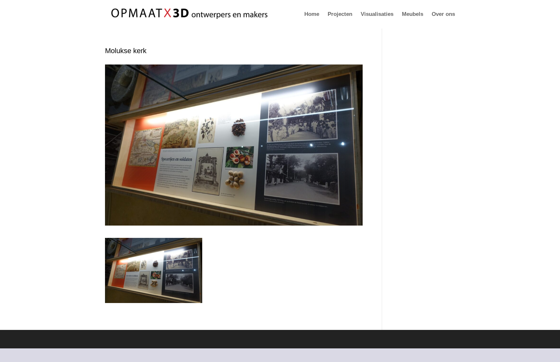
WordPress (196, 339)
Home (311, 14)
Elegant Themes (143, 339)
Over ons (443, 14)
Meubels (412, 14)
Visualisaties (377, 14)
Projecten (340, 14)
